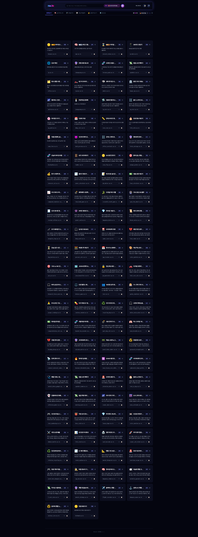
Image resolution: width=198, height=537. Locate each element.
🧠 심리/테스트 (58, 13)
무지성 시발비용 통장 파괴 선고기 (113, 5)
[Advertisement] (99, 28)
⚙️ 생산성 (103, 13)
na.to (51, 5)
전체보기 (49, 13)
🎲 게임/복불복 (80, 13)
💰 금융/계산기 (92, 13)
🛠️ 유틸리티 (69, 13)
